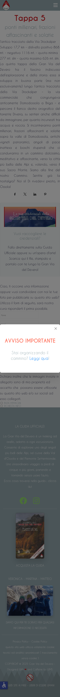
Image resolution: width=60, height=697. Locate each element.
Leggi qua (39, 358)
